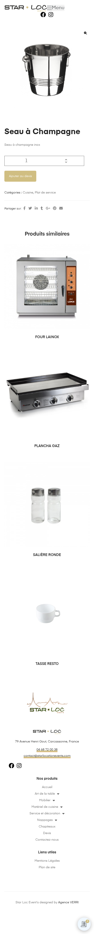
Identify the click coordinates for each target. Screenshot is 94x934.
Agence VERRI (68, 902)
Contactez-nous (47, 839)
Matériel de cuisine (44, 806)
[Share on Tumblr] (42, 209)
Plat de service (45, 192)
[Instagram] (51, 14)
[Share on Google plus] (48, 209)
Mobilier (44, 800)
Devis (47, 833)
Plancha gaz (47, 446)
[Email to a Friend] (61, 209)
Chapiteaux (47, 826)
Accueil (47, 787)
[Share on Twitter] (30, 209)
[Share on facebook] (24, 209)
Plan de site (47, 867)
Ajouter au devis (20, 176)
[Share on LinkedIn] (36, 209)
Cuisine (28, 192)
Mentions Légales (47, 860)
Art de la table (45, 793)
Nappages (45, 820)
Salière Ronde (47, 555)
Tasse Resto (47, 664)
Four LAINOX (47, 337)
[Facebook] (43, 14)
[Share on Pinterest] (54, 209)
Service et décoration (45, 813)
